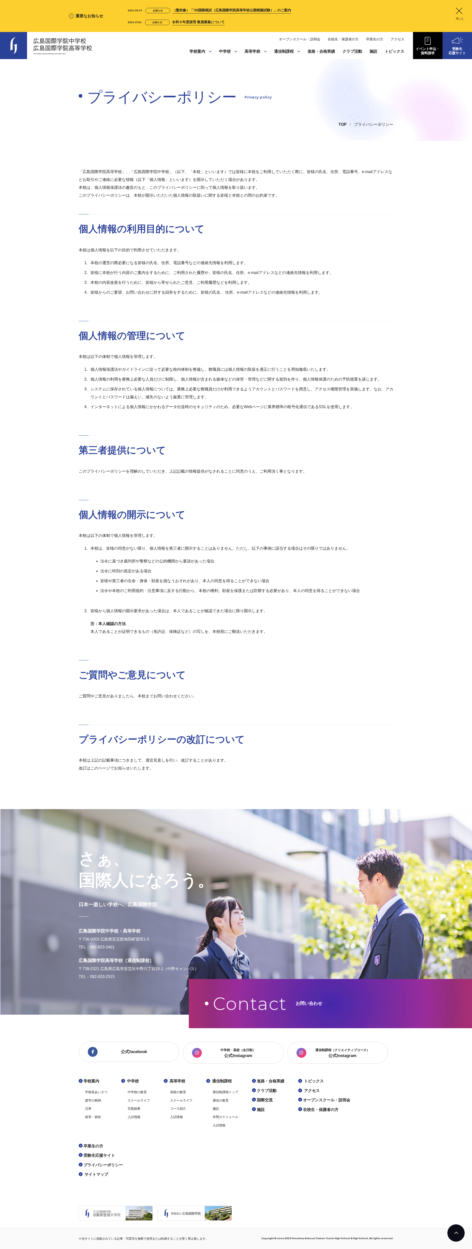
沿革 (194, 79)
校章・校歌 (199, 88)
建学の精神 (199, 69)
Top (343, 124)
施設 (278, 79)
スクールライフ (232, 69)
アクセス (397, 39)
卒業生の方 (374, 39)
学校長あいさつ (203, 60)
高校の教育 (254, 60)
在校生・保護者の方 (343, 39)
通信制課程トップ (289, 60)
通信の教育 (284, 69)
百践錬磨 (227, 79)
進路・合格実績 (321, 51)
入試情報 (227, 88)
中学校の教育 (230, 60)
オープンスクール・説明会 (299, 39)
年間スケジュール (289, 88)
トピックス (394, 51)
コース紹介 (254, 79)
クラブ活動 (352, 51)
